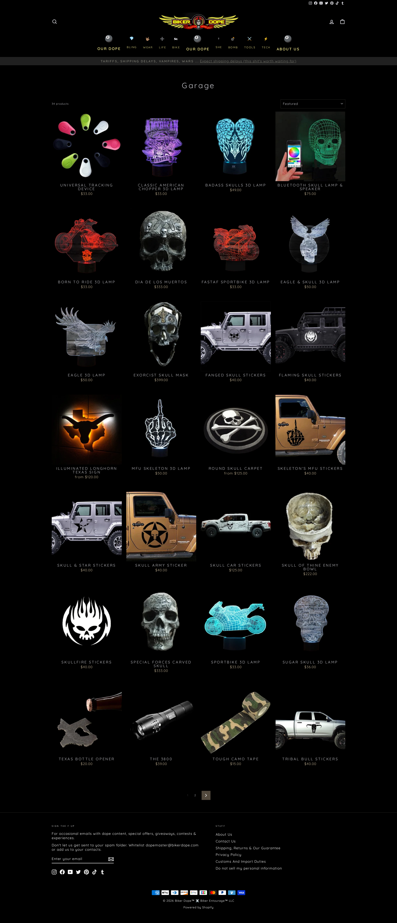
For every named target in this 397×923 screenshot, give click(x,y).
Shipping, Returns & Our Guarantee (248, 848)
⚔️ (250, 43)
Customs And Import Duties (241, 861)
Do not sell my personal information (249, 868)
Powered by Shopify (198, 907)
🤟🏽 (148, 43)
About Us (224, 834)
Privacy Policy (229, 854)
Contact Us (226, 841)
